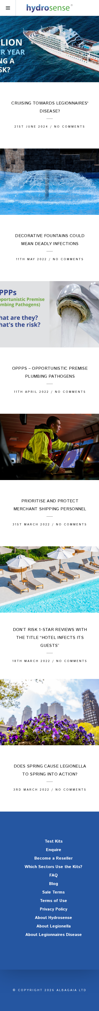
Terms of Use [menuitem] (53, 901)
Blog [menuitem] (53, 884)
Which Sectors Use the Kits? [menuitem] (53, 867)
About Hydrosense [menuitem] (53, 918)
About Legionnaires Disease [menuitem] (53, 935)
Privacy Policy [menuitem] (53, 909)
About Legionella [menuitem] (53, 926)
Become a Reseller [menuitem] (53, 858)
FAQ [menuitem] (53, 875)
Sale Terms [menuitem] (53, 892)
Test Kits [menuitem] (54, 841)
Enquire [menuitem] (53, 850)
